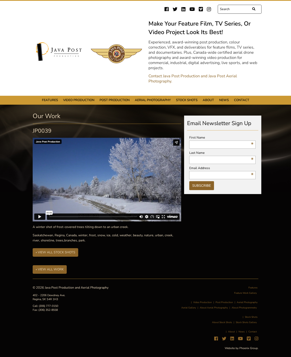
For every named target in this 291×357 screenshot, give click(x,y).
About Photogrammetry (244, 307)
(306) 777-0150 (48, 306)
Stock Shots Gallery (246, 322)
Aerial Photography (153, 100)
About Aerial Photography (214, 307)
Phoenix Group (248, 348)
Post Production (115, 100)
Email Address (221, 168)
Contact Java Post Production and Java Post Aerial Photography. (192, 79)
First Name (221, 137)
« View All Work (50, 269)
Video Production (78, 100)
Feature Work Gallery (245, 293)
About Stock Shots (222, 322)
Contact (241, 100)
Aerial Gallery (188, 307)
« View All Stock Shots (55, 252)
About (208, 100)
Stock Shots (187, 100)
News (224, 100)
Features (50, 100)
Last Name (221, 153)
